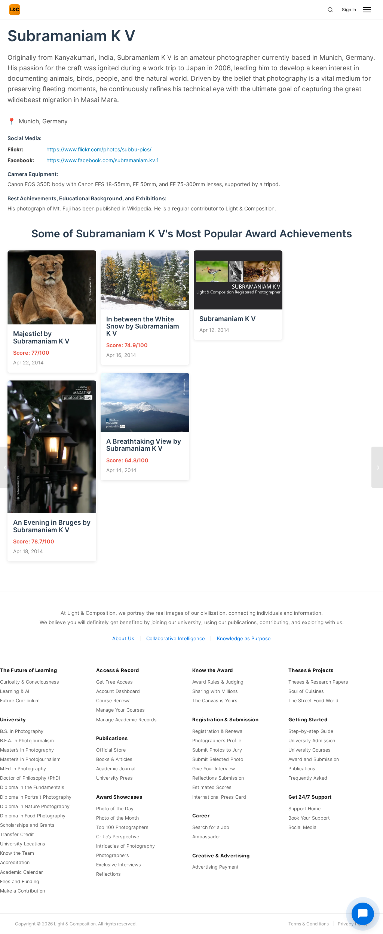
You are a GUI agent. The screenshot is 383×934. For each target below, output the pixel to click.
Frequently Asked (307, 778)
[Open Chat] (363, 914)
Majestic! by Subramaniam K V (41, 337)
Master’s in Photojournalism (30, 759)
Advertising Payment (215, 867)
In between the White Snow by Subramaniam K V (142, 326)
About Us (123, 638)
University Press (114, 778)
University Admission (311, 740)
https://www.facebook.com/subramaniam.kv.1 (102, 160)
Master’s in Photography (27, 750)
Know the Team (17, 853)
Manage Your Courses (120, 710)
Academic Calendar (21, 872)
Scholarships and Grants (27, 825)
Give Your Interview (213, 768)
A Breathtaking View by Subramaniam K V (143, 444)
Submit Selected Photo (217, 759)
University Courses (309, 750)
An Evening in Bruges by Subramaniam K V (52, 525)
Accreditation (15, 862)
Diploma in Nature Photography (35, 806)
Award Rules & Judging (217, 682)
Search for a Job (210, 827)
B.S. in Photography (21, 731)
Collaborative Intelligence (175, 638)
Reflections (108, 874)
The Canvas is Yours (215, 700)
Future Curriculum (20, 700)
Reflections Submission (218, 778)
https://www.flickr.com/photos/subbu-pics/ (98, 149)
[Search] (330, 9)
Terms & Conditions (308, 924)
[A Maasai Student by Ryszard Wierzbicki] (6, 467)
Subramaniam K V (227, 319)
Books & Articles (114, 759)
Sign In (349, 9)
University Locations (22, 844)
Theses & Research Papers (318, 682)
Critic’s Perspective (117, 836)
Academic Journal (115, 768)
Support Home (304, 808)
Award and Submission (313, 759)
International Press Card (219, 797)
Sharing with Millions (215, 691)
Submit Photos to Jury (217, 750)
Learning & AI (14, 691)
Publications (301, 768)
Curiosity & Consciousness (29, 682)
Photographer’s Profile (216, 740)
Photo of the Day (115, 808)
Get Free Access (114, 682)
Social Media (302, 827)
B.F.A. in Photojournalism (27, 740)
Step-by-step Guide (310, 731)
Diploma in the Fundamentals (32, 787)
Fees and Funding (19, 881)
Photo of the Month (117, 818)
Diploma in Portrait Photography (35, 797)
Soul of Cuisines (306, 691)
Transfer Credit (17, 834)
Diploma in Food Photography (32, 816)
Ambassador (206, 836)
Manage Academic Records (126, 719)
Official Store (111, 750)
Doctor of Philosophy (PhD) (30, 778)
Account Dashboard (118, 691)
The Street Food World (313, 700)
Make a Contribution (22, 891)
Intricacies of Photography (125, 846)
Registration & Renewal (217, 731)
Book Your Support (309, 818)
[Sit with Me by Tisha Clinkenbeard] (377, 467)
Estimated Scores (212, 787)
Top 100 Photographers (122, 827)
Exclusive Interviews (118, 864)
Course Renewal (114, 700)
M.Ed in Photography (23, 768)
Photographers (112, 855)
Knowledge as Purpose (244, 638)
